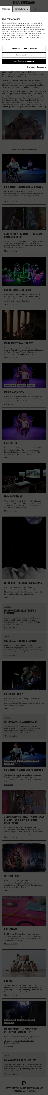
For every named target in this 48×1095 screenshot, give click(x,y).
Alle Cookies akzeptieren (24, 61)
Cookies (6, 9)
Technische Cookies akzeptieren (24, 48)
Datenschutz (41, 67)
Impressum (31, 67)
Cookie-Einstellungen (24, 55)
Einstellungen (21, 9)
